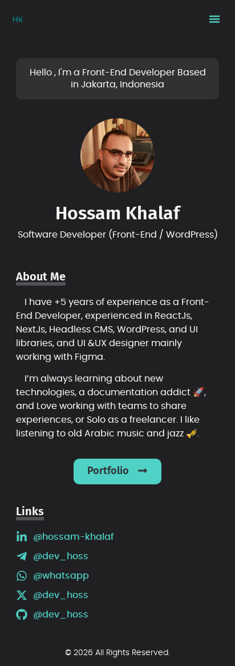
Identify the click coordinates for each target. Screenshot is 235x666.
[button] (214, 18)
